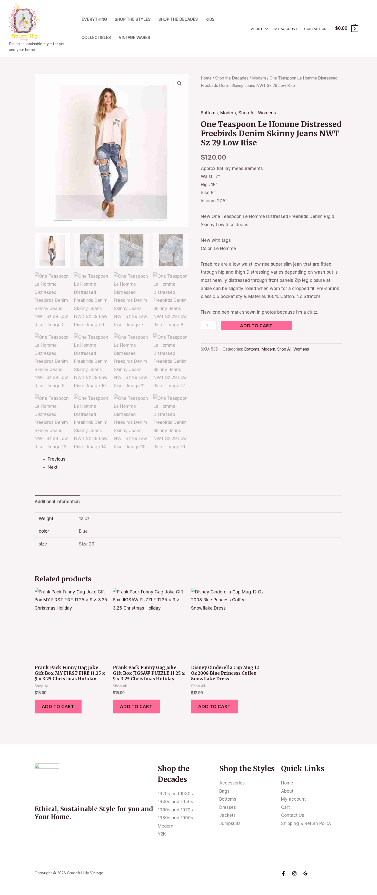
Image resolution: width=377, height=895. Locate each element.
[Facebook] (283, 873)
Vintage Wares (134, 37)
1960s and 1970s (175, 809)
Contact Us (315, 29)
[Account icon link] (365, 28)
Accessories (232, 782)
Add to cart (256, 325)
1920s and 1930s (175, 793)
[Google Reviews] (305, 873)
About (257, 29)
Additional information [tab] (57, 501)
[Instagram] (294, 873)
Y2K (162, 834)
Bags (224, 791)
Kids (209, 19)
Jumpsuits (230, 823)
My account (285, 29)
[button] (179, 83)
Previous (56, 459)
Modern (259, 78)
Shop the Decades (178, 19)
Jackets (227, 815)
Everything (94, 19)
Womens (267, 112)
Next (52, 467)
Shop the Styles (133, 19)
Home (206, 78)
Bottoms (209, 112)
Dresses (227, 807)
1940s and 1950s (175, 801)
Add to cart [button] (58, 706)
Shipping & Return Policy (306, 823)
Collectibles (96, 37)
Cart (285, 807)
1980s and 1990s (175, 817)
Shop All (247, 112)
